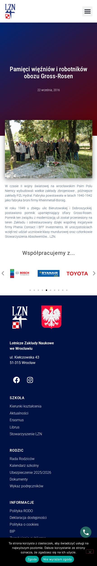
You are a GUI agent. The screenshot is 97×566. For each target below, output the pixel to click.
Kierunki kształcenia (26, 406)
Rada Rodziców (22, 459)
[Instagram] (30, 380)
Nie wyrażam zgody (57, 559)
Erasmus (17, 420)
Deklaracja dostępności (28, 517)
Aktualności (19, 413)
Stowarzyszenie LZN (26, 434)
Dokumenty (19, 479)
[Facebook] (16, 380)
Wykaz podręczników (26, 486)
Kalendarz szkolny (24, 465)
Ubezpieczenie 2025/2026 (30, 472)
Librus (14, 427)
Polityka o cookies (24, 524)
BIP (12, 531)
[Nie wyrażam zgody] (90, 552)
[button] (87, 11)
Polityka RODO (21, 511)
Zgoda (32, 559)
